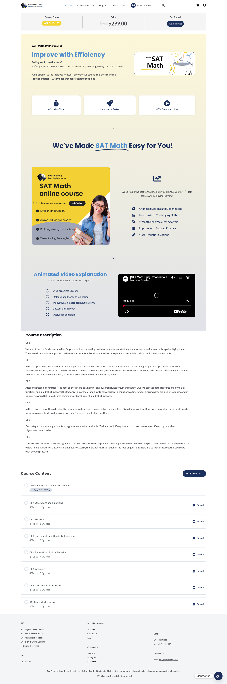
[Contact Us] (218, 676)
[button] (70, 5)
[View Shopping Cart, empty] (198, 5)
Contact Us (92, 633)
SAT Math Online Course (32, 633)
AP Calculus (26, 661)
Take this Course (175, 24)
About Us (91, 629)
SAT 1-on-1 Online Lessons (33, 642)
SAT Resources (160, 640)
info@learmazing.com (168, 659)
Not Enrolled (52, 23)
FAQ (89, 637)
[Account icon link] (204, 5)
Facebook (91, 661)
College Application (162, 644)
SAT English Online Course (32, 629)
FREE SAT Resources (30, 646)
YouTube (91, 653)
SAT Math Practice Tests (32, 637)
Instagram (92, 657)
